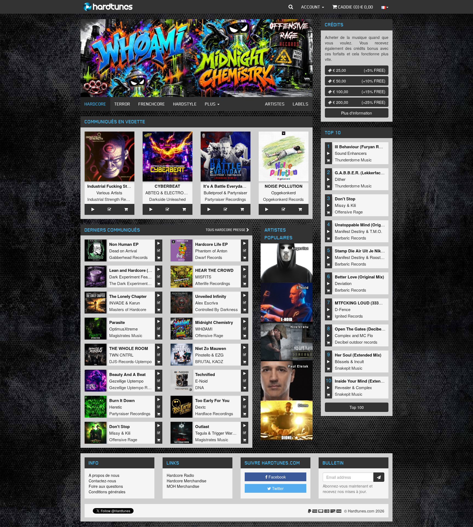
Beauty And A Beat (127, 374)
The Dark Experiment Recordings (139, 283)
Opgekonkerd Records (283, 199)
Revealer (343, 387)
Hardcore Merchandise (186, 480)
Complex (343, 335)
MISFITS (203, 277)
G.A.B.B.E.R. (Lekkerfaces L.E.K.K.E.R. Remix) (379, 173)
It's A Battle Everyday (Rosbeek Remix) (240, 186)
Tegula (201, 433)
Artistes (275, 104)
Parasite (117, 322)
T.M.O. (376, 231)
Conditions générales (107, 491)
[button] (290, 7)
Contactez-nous (102, 480)
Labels (300, 104)
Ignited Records (349, 316)
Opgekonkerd (283, 192)
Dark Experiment (124, 277)
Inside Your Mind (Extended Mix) (366, 381)
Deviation (343, 283)
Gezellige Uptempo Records (134, 387)
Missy (114, 433)
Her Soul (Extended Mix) (358, 355)
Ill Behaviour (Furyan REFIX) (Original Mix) (375, 147)
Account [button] (311, 7)
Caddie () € (355, 7)
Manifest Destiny (350, 231)
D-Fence (342, 309)
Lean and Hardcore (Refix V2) (137, 270)
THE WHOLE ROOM (128, 348)
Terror (122, 104)
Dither (340, 179)
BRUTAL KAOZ (209, 361)
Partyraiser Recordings (225, 199)
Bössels (342, 361)
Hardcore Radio (180, 475)
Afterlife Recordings (212, 283)
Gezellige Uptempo (126, 381)
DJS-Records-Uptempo (130, 361)
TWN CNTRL (121, 355)
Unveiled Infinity (210, 296)
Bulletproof (213, 192)
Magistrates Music (125, 335)
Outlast (202, 426)
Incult (359, 361)
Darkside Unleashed (167, 199)
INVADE (116, 303)
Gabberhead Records (128, 257)
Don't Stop (119, 426)
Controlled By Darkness (216, 309)
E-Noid (201, 381)
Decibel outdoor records (356, 342)
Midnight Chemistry (214, 322)
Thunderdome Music (353, 160)
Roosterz (378, 257)
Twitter (277, 488)
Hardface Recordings (214, 413)
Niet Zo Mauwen (210, 348)
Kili (127, 433)
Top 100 (357, 407)
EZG (219, 355)
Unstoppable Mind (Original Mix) (366, 225)
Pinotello (202, 355)
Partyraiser (237, 192)
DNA (199, 387)
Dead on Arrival (123, 250)
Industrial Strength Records (111, 199)
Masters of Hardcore (127, 309)
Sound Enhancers (351, 153)
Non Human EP (124, 244)
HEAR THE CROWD (214, 270)
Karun (134, 303)
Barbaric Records (350, 238)
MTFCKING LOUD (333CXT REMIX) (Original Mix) (382, 303)
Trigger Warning (226, 433)
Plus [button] (211, 104)
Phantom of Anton (211, 250)
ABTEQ (152, 192)
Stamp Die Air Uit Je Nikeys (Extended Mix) (376, 251)
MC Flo (366, 335)
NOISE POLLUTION (283, 186)
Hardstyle (185, 104)
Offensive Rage (209, 335)
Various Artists (109, 192)
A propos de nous (104, 475)
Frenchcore (152, 104)
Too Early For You (212, 400)
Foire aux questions (106, 486)
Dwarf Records (208, 257)
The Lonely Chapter (128, 296)
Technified (205, 374)
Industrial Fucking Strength (113, 186)
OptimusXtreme (123, 329)
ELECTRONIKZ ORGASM (188, 192)
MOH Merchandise (183, 486)
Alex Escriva (206, 303)
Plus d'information (356, 113)
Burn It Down (122, 400)
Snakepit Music (348, 368)
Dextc (200, 407)
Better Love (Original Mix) (359, 277)
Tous (226, 230)
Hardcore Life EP (211, 244)
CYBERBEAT (167, 186)
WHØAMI (203, 329)
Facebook (276, 477)
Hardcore (95, 104)
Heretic (115, 407)
